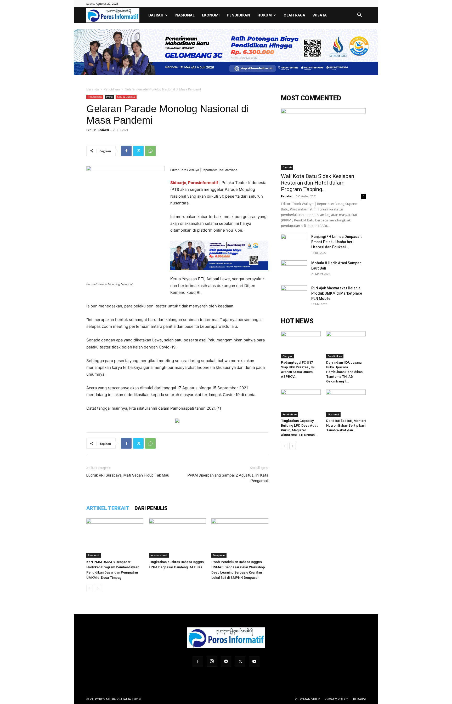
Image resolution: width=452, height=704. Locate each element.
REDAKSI (359, 699)
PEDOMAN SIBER (307, 699)
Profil (109, 97)
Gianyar (287, 356)
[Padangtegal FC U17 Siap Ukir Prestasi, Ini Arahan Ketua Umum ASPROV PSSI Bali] (301, 344)
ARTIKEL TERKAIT (107, 508)
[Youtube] (254, 661)
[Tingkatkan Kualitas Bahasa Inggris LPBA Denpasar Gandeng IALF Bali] (177, 538)
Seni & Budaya (126, 97)
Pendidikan (238, 15)
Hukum (264, 15)
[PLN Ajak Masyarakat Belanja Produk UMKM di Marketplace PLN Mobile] (294, 294)
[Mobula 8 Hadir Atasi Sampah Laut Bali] (294, 269)
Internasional (158, 555)
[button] (359, 15)
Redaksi (103, 130)
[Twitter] (138, 151)
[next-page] (98, 588)
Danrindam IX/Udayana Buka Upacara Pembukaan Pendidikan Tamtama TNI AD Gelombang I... (344, 371)
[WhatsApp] (150, 151)
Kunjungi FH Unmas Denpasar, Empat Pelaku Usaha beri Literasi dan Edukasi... (336, 241)
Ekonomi (211, 15)
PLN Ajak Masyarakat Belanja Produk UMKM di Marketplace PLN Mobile (336, 293)
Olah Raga (294, 15)
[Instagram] (212, 661)
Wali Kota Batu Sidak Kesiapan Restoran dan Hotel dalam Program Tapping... (317, 182)
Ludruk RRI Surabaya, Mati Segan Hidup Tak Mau (127, 475)
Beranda (92, 89)
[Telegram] (226, 661)
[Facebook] (126, 151)
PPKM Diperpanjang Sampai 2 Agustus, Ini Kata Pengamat (228, 478)
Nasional (185, 15)
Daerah (155, 15)
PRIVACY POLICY (336, 699)
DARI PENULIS (150, 508)
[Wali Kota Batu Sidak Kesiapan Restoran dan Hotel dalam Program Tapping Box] (323, 139)
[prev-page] (89, 588)
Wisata (320, 15)
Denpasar (219, 555)
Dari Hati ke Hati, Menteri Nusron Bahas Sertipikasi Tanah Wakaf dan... (346, 425)
